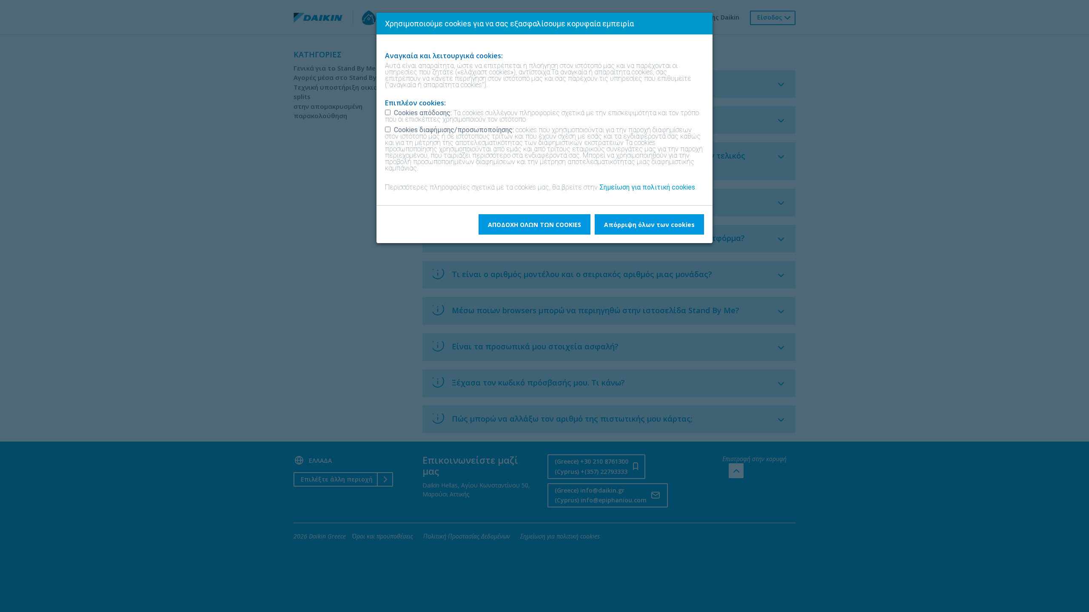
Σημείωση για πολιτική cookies (647, 187)
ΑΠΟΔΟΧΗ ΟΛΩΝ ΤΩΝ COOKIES (534, 225)
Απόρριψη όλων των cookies (649, 225)
